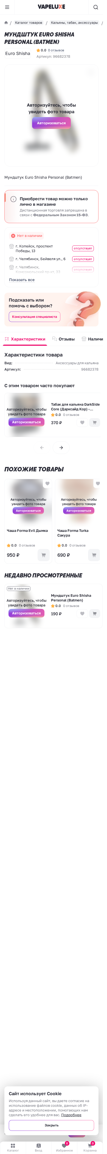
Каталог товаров (28, 22)
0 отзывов (56, 50)
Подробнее (71, 1115)
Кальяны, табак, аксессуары (74, 22)
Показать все (22, 279)
